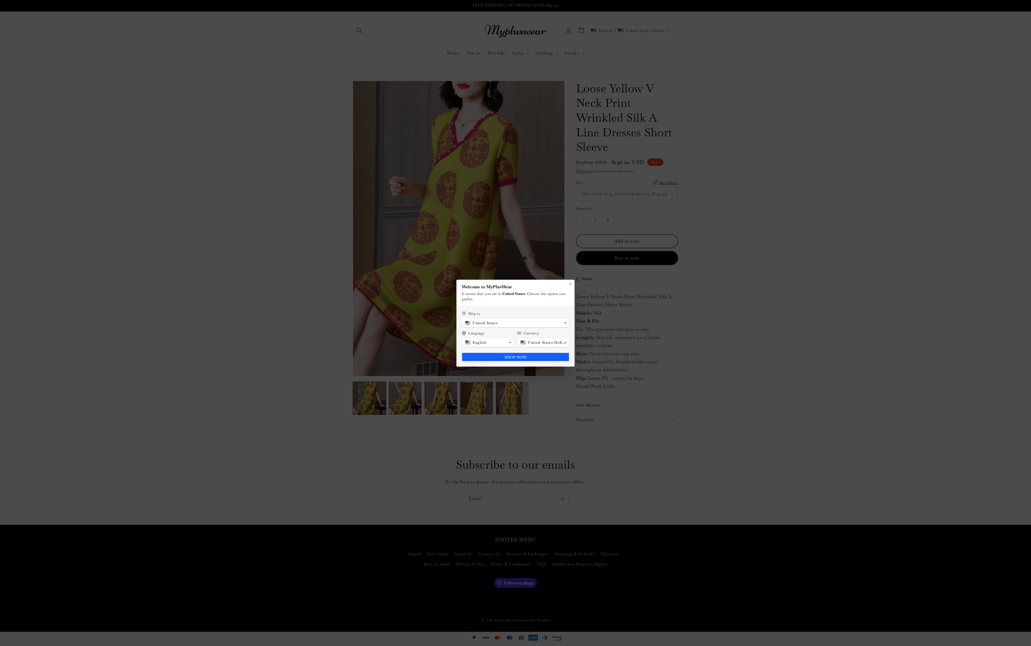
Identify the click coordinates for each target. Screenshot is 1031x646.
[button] (515, 323)
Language (476, 333)
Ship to (474, 313)
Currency (531, 333)
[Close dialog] (570, 284)
